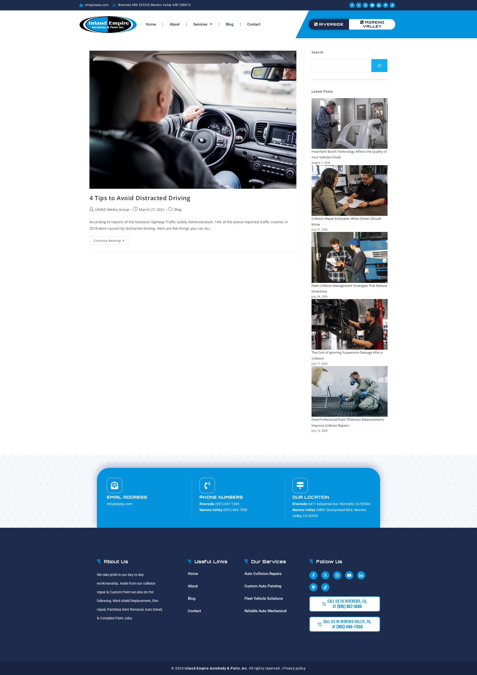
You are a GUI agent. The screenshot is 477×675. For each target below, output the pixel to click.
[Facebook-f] (352, 5)
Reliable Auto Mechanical (265, 611)
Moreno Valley (373, 24)
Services (200, 24)
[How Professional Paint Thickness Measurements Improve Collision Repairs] (350, 391)
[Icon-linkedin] (379, 5)
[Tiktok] (392, 5)
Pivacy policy (294, 668)
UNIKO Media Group (112, 209)
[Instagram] (365, 5)
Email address (127, 497)
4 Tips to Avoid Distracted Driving (139, 198)
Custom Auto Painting (262, 586)
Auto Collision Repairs (263, 573)
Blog (230, 24)
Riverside (331, 24)
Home (151, 24)
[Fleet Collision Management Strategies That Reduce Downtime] (350, 257)
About (175, 24)
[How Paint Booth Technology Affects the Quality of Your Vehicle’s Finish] (350, 123)
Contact (253, 24)
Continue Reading (111, 239)
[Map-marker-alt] (385, 5)
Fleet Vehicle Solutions (263, 598)
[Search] (379, 65)
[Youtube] (372, 5)
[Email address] (114, 485)
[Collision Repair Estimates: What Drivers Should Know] (350, 190)
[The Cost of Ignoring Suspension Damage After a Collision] (350, 324)
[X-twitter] (358, 5)
